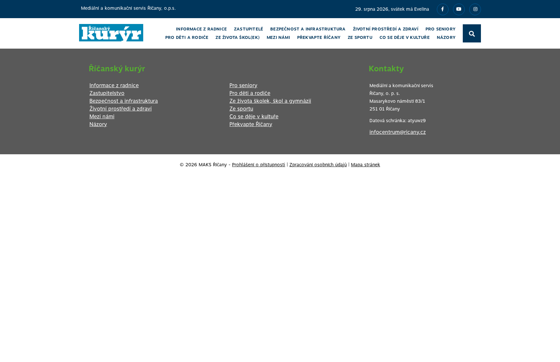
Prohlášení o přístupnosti (258, 164)
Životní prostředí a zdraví (120, 109)
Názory (98, 124)
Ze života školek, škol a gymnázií (270, 101)
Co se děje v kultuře (253, 116)
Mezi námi (101, 116)
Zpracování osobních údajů (318, 164)
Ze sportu (241, 109)
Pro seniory (243, 85)
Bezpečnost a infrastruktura (123, 101)
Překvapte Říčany (250, 124)
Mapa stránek (365, 164)
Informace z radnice (114, 85)
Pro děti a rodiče (249, 93)
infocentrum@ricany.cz (397, 132)
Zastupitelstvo (106, 93)
